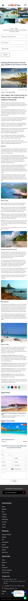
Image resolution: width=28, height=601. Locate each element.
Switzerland (5, 519)
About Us (4, 562)
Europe (4, 527)
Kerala (3, 544)
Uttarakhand (5, 542)
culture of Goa (14, 132)
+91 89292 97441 (9, 586)
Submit (14, 481)
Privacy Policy (5, 572)
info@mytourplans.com (10, 588)
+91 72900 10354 (19, 586)
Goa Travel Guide (10, 92)
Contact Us (5, 567)
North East (5, 552)
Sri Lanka (4, 522)
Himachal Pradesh (6, 534)
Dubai (3, 506)
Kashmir (4, 537)
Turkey (4, 524)
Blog (3, 565)
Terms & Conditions (7, 570)
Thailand (4, 514)
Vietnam (4, 509)
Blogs (16, 28)
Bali (3, 511)
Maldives (4, 516)
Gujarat (4, 549)
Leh (3, 539)
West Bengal (5, 547)
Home (12, 28)
